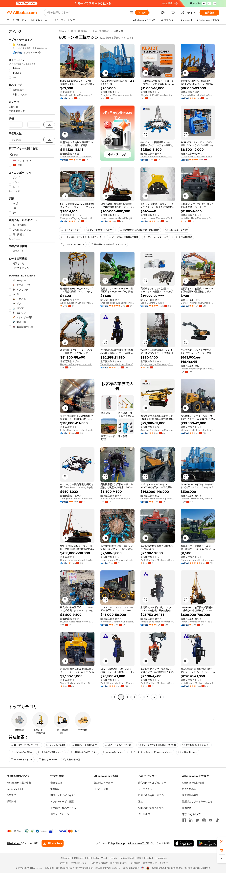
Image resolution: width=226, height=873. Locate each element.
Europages (161, 858)
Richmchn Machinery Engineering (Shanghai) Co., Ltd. (198, 430)
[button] (132, 13)
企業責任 (11, 795)
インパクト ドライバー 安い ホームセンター (152, 752)
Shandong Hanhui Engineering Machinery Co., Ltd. (117, 302)
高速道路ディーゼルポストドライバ (110, 244)
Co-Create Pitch (15, 789)
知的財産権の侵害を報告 (151, 807)
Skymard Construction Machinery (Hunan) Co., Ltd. (157, 430)
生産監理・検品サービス (63, 807)
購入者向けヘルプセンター (152, 782)
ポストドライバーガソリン (120, 745)
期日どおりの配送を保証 (63, 795)
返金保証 (55, 789)
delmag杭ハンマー (114, 752)
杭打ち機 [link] (118, 31)
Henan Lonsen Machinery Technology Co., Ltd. (157, 218)
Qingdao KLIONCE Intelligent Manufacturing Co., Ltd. (157, 95)
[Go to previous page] (114, 697)
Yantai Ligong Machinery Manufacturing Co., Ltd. (117, 364)
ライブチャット (146, 789)
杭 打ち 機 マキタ (189, 752)
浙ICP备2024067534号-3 (197, 868)
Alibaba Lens (14, 843)
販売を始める (189, 789)
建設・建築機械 (79, 31)
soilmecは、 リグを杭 (178, 230)
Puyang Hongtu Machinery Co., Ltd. (157, 364)
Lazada (113, 858)
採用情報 (11, 801)
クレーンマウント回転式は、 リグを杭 (159, 745)
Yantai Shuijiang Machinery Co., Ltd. (198, 218)
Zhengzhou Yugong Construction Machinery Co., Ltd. (77, 218)
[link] (221, 841)
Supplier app (118, 843)
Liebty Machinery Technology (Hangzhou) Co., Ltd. (77, 430)
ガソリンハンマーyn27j (158, 237)
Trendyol (148, 858)
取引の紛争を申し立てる (151, 795)
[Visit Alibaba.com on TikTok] (217, 820)
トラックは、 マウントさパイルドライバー (83, 237)
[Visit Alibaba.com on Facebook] (184, 820)
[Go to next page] (161, 697)
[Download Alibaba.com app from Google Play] (208, 843)
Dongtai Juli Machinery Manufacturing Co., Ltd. (117, 95)
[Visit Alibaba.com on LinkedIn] (191, 820)
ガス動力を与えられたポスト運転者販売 (141, 230)
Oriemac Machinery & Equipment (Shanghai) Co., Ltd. (157, 498)
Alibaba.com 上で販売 (193, 782)
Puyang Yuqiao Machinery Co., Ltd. (117, 498)
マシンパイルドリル (23, 752)
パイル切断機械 (185, 237)
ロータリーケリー (72, 230)
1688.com (79, 858)
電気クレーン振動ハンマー (87, 745)
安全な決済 (56, 782)
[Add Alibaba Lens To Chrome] (53, 843)
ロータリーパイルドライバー (27, 745)
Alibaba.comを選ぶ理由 (19, 782)
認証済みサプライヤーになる (197, 801)
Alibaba (62, 31)
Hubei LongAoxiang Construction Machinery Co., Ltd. (198, 368)
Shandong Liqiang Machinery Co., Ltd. (77, 95)
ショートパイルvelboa (74, 244)
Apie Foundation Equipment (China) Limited (77, 302)
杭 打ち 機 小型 (73, 759)
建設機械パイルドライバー (197, 745)
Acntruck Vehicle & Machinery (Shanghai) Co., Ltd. (77, 156)
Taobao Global (126, 858)
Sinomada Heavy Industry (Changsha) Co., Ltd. (198, 95)
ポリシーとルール (59, 814)
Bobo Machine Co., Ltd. (152, 302)
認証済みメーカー (103, 782)
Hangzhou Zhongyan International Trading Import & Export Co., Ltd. (77, 364)
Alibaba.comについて (18, 775)
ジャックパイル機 (57, 745)
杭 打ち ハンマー (49, 759)
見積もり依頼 (101, 789)
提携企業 (186, 807)
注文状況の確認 (190, 795)
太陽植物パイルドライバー (85, 752)
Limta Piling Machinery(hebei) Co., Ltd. (198, 302)
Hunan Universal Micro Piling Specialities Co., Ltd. (117, 218)
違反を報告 (144, 814)
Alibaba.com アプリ (138, 843)
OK (49, 124)
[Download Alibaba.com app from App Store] (184, 843)
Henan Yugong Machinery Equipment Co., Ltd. (157, 156)
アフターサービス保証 (62, 801)
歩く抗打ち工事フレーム (52, 752)
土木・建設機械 (100, 31)
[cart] (173, 13)
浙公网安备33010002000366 (167, 868)
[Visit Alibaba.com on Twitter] (197, 820)
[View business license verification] (142, 868)
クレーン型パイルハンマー (102, 230)
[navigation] (32, 364)
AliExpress (66, 858)
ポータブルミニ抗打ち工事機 (125, 237)
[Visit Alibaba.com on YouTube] (211, 820)
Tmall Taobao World (97, 858)
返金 (140, 801)
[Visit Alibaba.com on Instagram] (204, 820)
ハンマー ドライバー (23, 759)
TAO (139, 858)
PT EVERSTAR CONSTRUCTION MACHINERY (198, 156)
